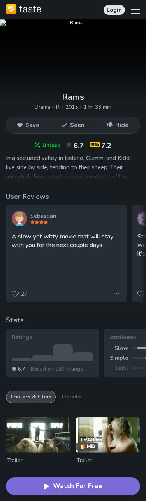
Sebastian (43, 216)
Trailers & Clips (30, 396)
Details (71, 396)
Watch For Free (77, 486)
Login (114, 10)
